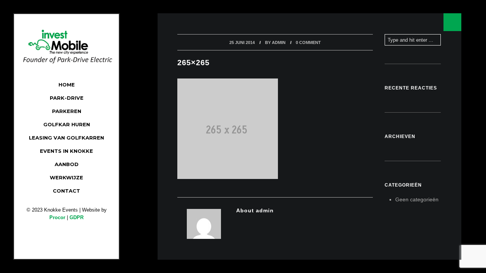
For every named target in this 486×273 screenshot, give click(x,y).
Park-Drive (67, 98)
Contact (66, 191)
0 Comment (308, 42)
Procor (57, 217)
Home (66, 85)
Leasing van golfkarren (66, 138)
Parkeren (66, 111)
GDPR (76, 217)
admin (279, 42)
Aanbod (67, 164)
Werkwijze (66, 177)
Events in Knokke (66, 151)
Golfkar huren (66, 124)
